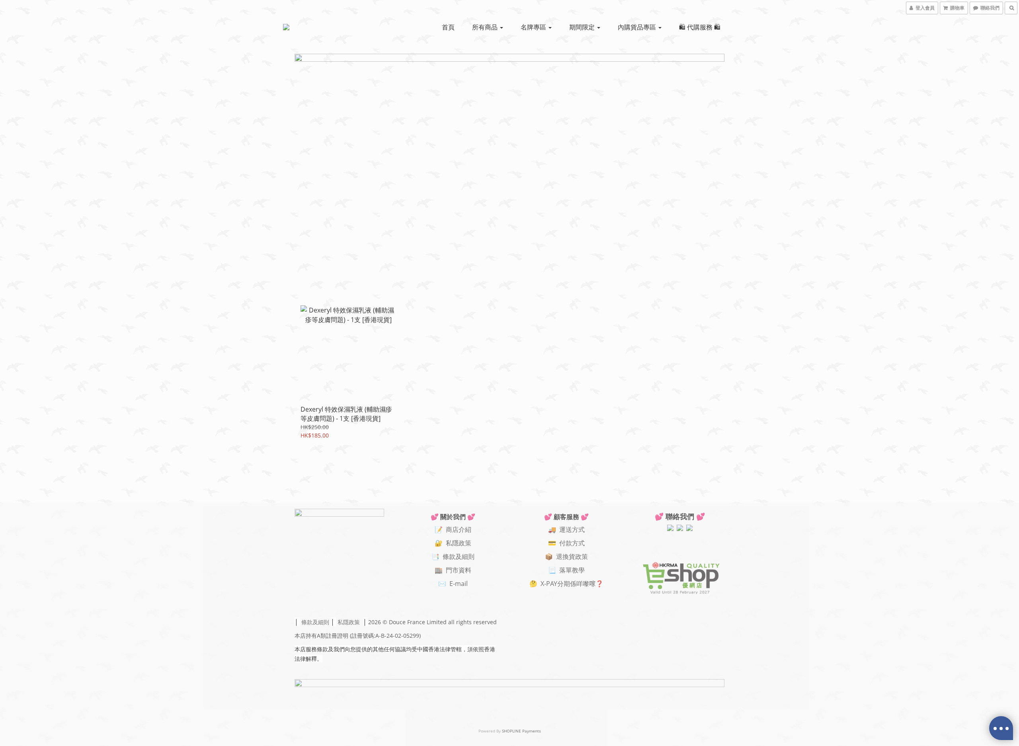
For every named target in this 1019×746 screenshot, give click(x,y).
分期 (563, 583)
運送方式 (572, 529)
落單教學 (572, 570)
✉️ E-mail (453, 583)
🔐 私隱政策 (453, 543)
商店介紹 (458, 529)
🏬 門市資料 (453, 570)
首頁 (448, 27)
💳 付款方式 (566, 543)
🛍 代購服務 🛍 (699, 27)
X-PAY (549, 583)
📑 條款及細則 (452, 556)
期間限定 (582, 27)
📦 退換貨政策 (566, 556)
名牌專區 (534, 27)
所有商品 (485, 27)
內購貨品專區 (638, 27)
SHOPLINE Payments (521, 731)
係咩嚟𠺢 (582, 583)
